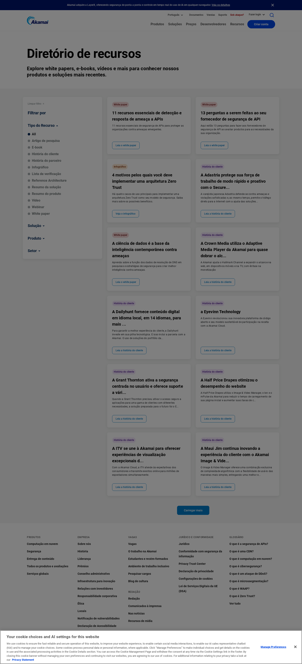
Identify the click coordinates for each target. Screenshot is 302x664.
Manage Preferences (273, 646)
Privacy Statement (23, 659)
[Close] (295, 646)
